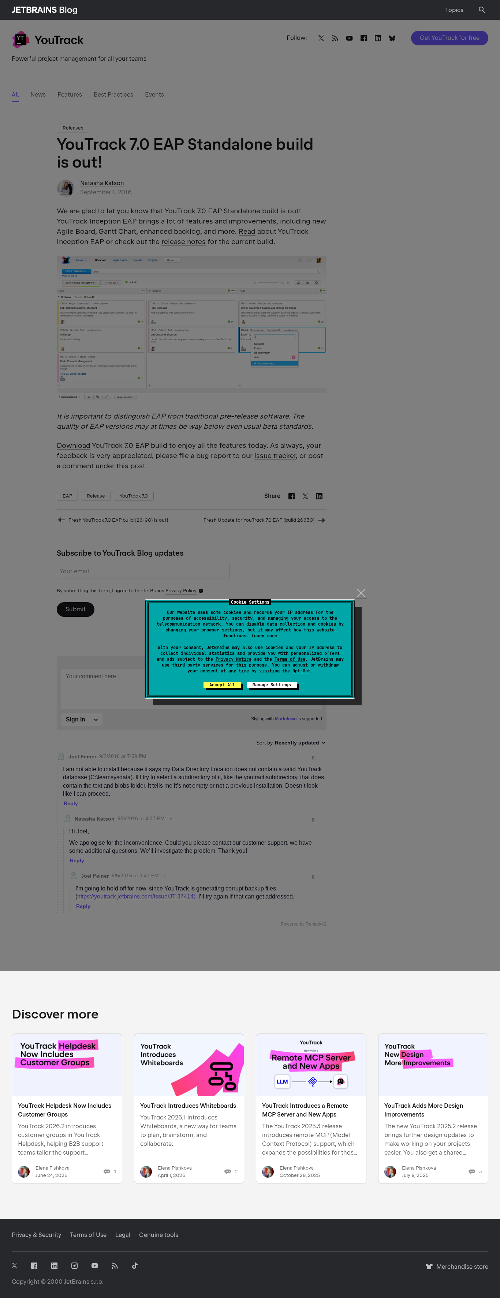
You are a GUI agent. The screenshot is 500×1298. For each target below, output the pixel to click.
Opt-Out (301, 671)
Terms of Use (290, 659)
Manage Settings (272, 685)
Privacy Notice (233, 659)
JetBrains (76, 1281)
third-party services (197, 665)
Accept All (222, 685)
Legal (122, 1234)
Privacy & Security (36, 1234)
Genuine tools (158, 1234)
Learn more (264, 636)
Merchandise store (460, 1270)
